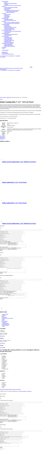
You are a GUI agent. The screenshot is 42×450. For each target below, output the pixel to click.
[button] (21, 137)
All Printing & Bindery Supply (9, 29)
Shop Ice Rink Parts (7, 35)
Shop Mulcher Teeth (7, 41)
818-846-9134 (4, 55)
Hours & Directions (7, 8)
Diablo (3, 319)
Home (1, 97)
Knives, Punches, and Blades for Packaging (11, 22)
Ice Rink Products (5, 323)
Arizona (5, 2)
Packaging (4, 21)
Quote (4, 52)
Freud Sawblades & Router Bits (12, 11)
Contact (3, 48)
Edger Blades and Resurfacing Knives (11, 34)
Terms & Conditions (22, 391)
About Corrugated (7, 14)
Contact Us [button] (2, 138)
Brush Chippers (5, 321)
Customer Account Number (5, 436)
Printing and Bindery (5, 24)
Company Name (3, 233)
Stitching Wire (6, 25)
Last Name (2, 232)
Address (1, 237)
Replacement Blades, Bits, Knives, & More (11, 10)
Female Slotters (7, 16)
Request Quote (2, 389)
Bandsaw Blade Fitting (8, 44)
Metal (3, 316)
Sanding (4, 97)
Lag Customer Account (4, 293)
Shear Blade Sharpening (8, 19)
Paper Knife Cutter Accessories (7, 318)
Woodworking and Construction (7, 43)
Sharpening (6, 4)
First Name (2, 231)
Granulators (4, 322)
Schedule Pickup (8, 389)
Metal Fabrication (5, 18)
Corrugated (4, 13)
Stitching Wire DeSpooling (9, 28)
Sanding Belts (8, 97)
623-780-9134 (10, 55)
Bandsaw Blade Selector (8, 45)
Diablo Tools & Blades (10, 12)
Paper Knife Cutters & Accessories (10, 27)
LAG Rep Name (3, 291)
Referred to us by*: (3, 249)
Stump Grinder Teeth (5, 324)
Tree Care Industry (5, 36)
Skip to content (2, 56)
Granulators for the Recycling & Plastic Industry (12, 5)
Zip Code (1, 240)
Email (1, 234)
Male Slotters (6, 15)
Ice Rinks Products (5, 33)
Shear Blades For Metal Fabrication (10, 3)
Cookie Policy (29, 391)
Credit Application (5, 50)
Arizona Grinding (5, 1)
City (0, 238)
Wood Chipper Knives (8, 38)
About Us (4, 6)
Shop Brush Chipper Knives (9, 40)
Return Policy (13, 389)
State (1, 239)
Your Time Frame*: (3, 243)
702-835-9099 (17, 55)
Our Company (6, 9)
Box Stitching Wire (7, 26)
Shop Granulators (7, 32)
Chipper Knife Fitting (8, 37)
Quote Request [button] (2, 135)
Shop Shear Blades (5, 325)
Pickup (8, 68)
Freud (3, 320)
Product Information (3, 272)
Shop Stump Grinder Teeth (9, 42)
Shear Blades (4, 317)
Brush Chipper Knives (8, 39)
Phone (1, 235)
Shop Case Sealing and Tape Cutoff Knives (11, 23)
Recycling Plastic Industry (6, 30)
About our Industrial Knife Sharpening (11, 7)
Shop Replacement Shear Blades (10, 20)
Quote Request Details (4, 297)
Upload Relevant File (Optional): (5, 248)
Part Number (2, 241)
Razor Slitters (6, 17)
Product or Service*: (3, 242)
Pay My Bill (17, 68)
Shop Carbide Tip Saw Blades (9, 46)
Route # (1, 292)
